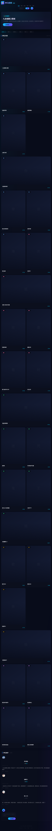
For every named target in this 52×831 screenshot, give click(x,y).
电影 (22, 5)
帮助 (25, 828)
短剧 (33, 5)
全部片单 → (48, 35)
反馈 (31, 828)
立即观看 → (7, 24)
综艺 (30, 5)
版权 (28, 828)
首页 (19, 5)
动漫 (27, 5)
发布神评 (12, 818)
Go (27, 8)
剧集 (24, 5)
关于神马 (21, 828)
